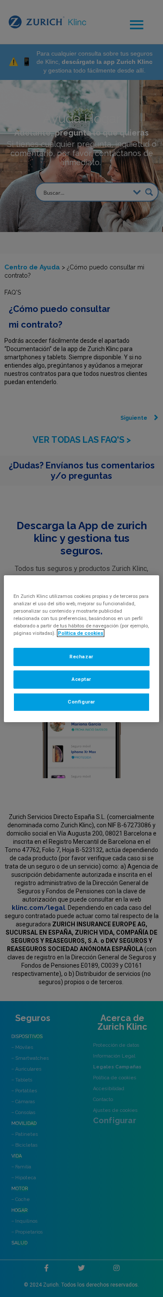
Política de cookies (80, 633)
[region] (81, 648)
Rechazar (81, 656)
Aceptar (81, 679)
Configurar (81, 702)
